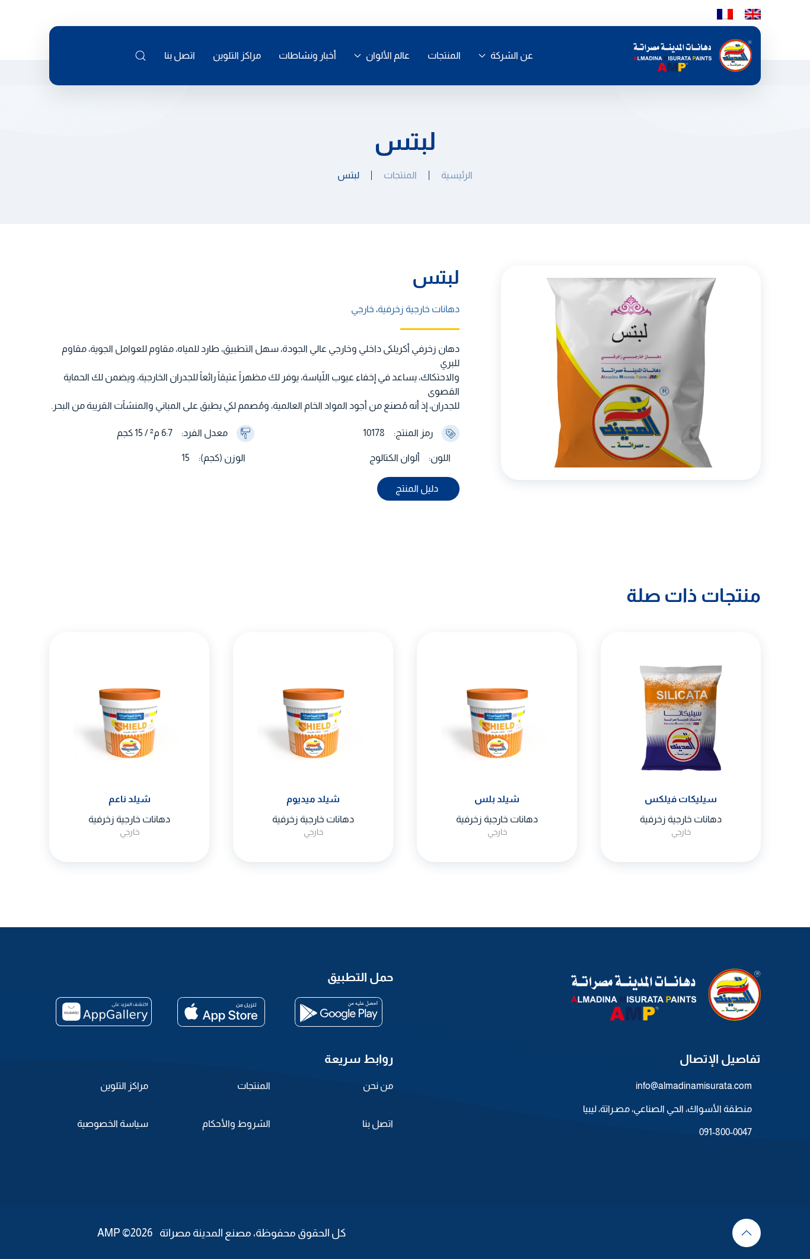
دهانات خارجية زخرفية (419, 309)
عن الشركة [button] (511, 55)
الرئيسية (457, 175)
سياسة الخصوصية (112, 1124)
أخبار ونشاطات (307, 55)
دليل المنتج (417, 488)
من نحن (378, 1086)
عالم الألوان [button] (388, 55)
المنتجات (444, 55)
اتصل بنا (179, 55)
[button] (140, 55)
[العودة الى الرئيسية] (692, 55)
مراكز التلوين (237, 55)
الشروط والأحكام (236, 1124)
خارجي (362, 309)
